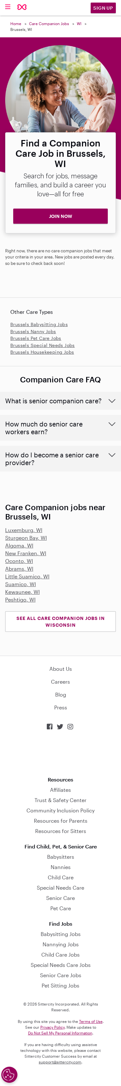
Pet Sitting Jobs (60, 985)
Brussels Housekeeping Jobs (42, 352)
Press (60, 707)
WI (79, 23)
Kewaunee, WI (22, 592)
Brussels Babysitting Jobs (39, 324)
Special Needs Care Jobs (61, 965)
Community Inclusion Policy (60, 810)
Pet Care (60, 908)
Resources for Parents (60, 821)
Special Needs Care (60, 888)
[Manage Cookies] (9, 1075)
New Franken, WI (25, 553)
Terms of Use (91, 1021)
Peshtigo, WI (20, 599)
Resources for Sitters (60, 831)
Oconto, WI (19, 561)
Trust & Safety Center (60, 800)
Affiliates (60, 790)
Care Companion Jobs (49, 23)
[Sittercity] (22, 7)
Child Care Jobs (60, 954)
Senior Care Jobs (60, 975)
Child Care (61, 877)
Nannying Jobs (61, 944)
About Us (60, 669)
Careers (60, 682)
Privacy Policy (52, 1027)
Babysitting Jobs (61, 934)
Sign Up (103, 8)
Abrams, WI (19, 569)
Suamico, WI (20, 584)
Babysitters (60, 857)
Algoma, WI (19, 545)
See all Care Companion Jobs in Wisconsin (60, 621)
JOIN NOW (60, 216)
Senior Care (60, 898)
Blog (60, 694)
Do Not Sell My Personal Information (60, 1033)
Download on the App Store (60, 753)
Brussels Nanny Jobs (33, 331)
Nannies (61, 867)
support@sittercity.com (60, 1062)
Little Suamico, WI (27, 576)
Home (15, 23)
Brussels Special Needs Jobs (42, 345)
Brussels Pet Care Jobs (35, 338)
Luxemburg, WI (23, 530)
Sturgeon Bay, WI (26, 538)
